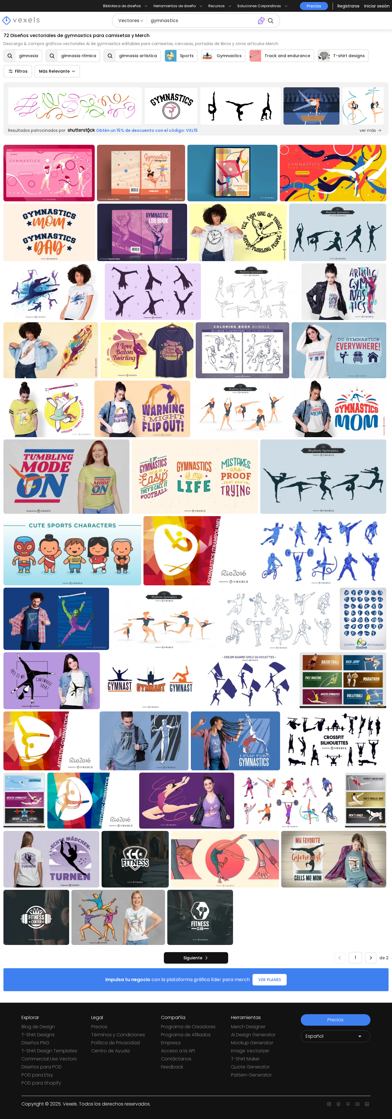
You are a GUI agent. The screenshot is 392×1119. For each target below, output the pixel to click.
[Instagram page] (329, 1104)
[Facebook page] (338, 1104)
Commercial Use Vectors (49, 1059)
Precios (99, 1026)
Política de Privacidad (115, 1042)
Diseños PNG (35, 1042)
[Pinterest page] (348, 1104)
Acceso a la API (178, 1050)
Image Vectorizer (250, 1050)
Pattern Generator (251, 1075)
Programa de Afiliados (186, 1034)
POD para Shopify (41, 1083)
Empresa (171, 1042)
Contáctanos (176, 1059)
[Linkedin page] (366, 1104)
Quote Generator (250, 1067)
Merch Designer (248, 1026)
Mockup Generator (252, 1042)
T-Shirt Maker (245, 1059)
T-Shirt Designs (38, 1034)
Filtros (21, 71)
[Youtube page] (357, 1104)
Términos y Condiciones (118, 1034)
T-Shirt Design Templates (49, 1050)
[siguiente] (371, 958)
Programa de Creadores (188, 1026)
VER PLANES (269, 980)
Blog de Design (38, 1026)
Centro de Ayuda (110, 1050)
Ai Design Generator (253, 1034)
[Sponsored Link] (75, 106)
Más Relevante (54, 71)
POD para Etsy (37, 1075)
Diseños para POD (42, 1067)
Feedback (172, 1067)
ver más (368, 130)
